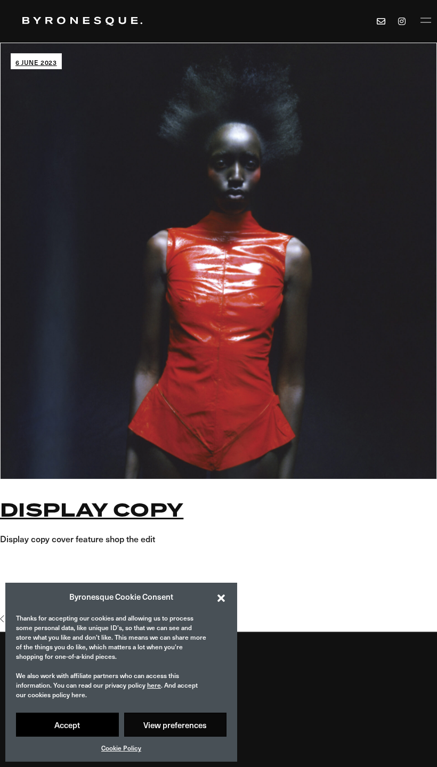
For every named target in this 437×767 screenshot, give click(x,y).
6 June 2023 (36, 62)
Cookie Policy (121, 748)
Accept (67, 725)
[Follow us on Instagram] (403, 21)
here (154, 685)
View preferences (175, 725)
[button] (221, 596)
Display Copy (91, 510)
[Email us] (381, 21)
